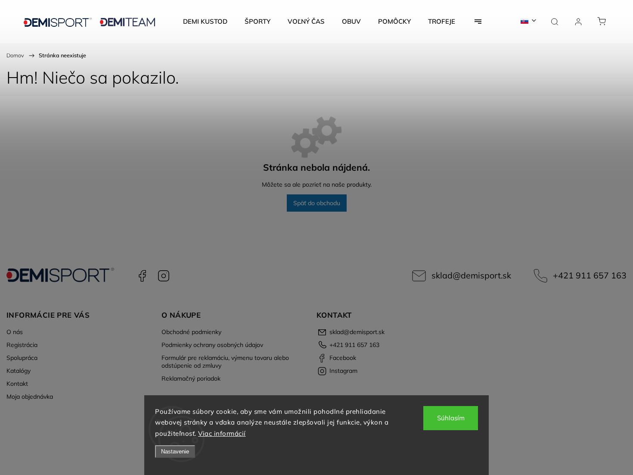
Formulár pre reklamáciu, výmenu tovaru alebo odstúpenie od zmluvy (225, 361)
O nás (14, 332)
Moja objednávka (29, 396)
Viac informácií (222, 433)
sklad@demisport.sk (471, 275)
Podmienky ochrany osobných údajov (212, 345)
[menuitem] (205, 21)
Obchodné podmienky (191, 332)
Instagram (163, 275)
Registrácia (21, 345)
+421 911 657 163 (590, 275)
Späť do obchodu (316, 203)
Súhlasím (451, 418)
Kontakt (17, 384)
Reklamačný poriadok (190, 378)
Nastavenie (175, 451)
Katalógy (18, 371)
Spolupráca (21, 358)
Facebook (142, 275)
